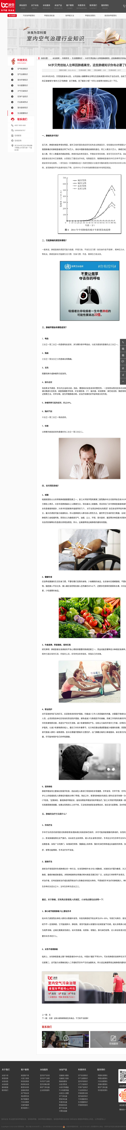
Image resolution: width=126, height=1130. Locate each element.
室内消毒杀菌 (45, 1084)
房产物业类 (25, 1093)
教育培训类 (25, 1087)
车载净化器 (63, 1102)
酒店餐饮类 (25, 1096)
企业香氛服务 (45, 1090)
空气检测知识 (22, 69)
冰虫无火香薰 (64, 1093)
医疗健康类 (25, 1099)
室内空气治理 (45, 1078)
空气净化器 (63, 1096)
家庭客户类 (25, 1075)
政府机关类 (25, 1084)
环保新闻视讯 (83, 1105)
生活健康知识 (22, 113)
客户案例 (70, 6)
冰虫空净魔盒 (64, 1087)
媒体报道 (5, 1087)
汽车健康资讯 (83, 1099)
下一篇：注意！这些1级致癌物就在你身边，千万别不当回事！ (65, 1018)
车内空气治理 (45, 1081)
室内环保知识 (22, 80)
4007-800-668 (20, 125)
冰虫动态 (5, 1081)
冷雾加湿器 (63, 1111)
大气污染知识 (22, 91)
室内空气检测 (45, 1075)
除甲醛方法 (69, 16)
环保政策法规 (83, 1093)
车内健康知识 (22, 85)
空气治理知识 (22, 74)
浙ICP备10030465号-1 (33, 1127)
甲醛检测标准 (49, 16)
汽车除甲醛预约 (29, 16)
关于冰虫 (35, 6)
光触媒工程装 (64, 1078)
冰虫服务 (46, 6)
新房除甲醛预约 (111, 16)
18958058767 (20, 130)
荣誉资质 (5, 1078)
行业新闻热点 (22, 102)
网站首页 (23, 6)
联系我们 (93, 6)
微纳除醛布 (63, 1081)
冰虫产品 (58, 6)
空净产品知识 (22, 96)
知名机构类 (25, 1081)
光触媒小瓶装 (64, 1075)
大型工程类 (25, 1078)
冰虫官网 (56, 58)
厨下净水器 (63, 1108)
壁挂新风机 (63, 1105)
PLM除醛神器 (64, 1090)
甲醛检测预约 (90, 16)
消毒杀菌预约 (102, 1084)
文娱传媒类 (25, 1105)
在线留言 (18, 135)
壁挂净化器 (63, 1099)
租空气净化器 (45, 1087)
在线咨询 (18, 141)
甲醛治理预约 (102, 1078)
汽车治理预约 (102, 1081)
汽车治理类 (25, 1102)
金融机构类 (25, 1090)
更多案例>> (25, 1108)
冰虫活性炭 (63, 1084)
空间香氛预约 (102, 1090)
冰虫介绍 (5, 1075)
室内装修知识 (22, 108)
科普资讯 (82, 6)
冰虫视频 (5, 1084)
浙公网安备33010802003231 (53, 1127)
